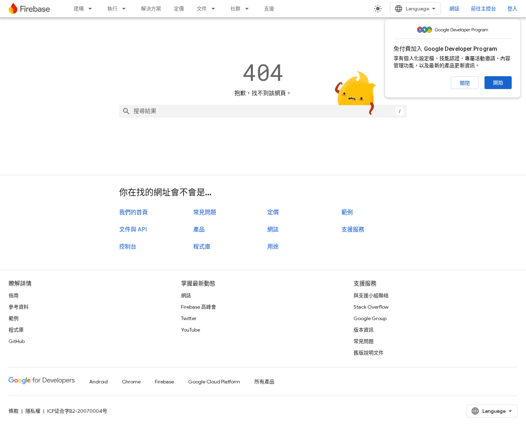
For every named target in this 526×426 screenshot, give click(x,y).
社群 (235, 8)
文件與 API (133, 229)
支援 (269, 8)
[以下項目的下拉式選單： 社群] (249, 8)
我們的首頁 (133, 212)
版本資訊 (364, 330)
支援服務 (352, 229)
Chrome (131, 381)
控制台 (127, 246)
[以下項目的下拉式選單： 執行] (126, 8)
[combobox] (263, 111)
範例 (347, 212)
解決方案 (151, 8)
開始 (498, 82)
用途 (273, 246)
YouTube (190, 330)
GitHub (17, 341)
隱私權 (32, 411)
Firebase (164, 381)
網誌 (454, 8)
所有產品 (264, 381)
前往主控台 (483, 8)
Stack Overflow (371, 307)
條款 (14, 411)
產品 (199, 229)
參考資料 (19, 307)
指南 (14, 295)
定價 (179, 8)
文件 (202, 8)
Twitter (188, 318)
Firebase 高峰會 (198, 307)
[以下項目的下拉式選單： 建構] (92, 8)
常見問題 (204, 212)
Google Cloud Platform (214, 381)
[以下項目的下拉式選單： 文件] (215, 8)
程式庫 (201, 246)
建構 (79, 8)
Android (98, 381)
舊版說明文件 (369, 352)
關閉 (465, 83)
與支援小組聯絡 (371, 295)
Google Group (370, 318)
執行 (112, 8)
